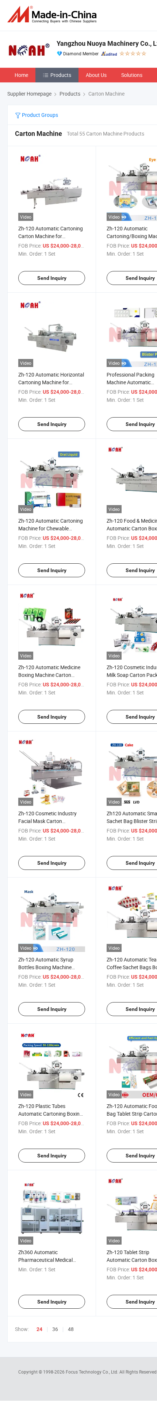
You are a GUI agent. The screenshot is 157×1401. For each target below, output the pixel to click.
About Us (96, 74)
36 (55, 1329)
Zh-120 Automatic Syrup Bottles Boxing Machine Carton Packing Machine (46, 967)
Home (21, 74)
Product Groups (39, 114)
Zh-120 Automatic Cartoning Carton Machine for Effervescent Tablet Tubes (50, 236)
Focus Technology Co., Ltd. (92, 1372)
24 (39, 1329)
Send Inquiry (51, 278)
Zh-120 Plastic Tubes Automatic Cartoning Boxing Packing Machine (50, 1113)
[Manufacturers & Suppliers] (53, 14)
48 (71, 1329)
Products (60, 74)
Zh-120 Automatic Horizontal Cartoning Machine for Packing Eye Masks (51, 382)
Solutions (131, 74)
